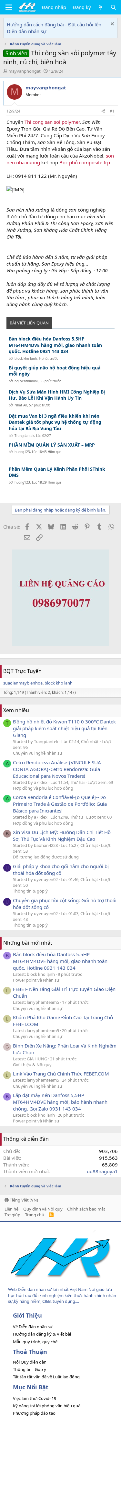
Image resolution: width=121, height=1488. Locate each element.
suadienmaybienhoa (23, 683)
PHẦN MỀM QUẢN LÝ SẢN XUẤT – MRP (52, 445)
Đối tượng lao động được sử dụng (46, 857)
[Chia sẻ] (103, 111)
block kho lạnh (26, 358)
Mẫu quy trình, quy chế (35, 1342)
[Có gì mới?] (100, 7)
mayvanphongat (24, 71)
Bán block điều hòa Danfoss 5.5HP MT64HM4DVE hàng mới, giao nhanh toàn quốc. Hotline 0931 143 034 (55, 345)
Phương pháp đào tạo (34, 1413)
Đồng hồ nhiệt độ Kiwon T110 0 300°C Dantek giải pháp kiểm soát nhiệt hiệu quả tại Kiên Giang (64, 728)
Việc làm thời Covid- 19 (34, 1398)
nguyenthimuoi (26, 381)
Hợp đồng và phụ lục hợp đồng (43, 788)
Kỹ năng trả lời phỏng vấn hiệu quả (46, 1406)
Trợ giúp (12, 1215)
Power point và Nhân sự (36, 980)
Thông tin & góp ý (30, 891)
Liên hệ (11, 1209)
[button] (8, 7)
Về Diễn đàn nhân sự (33, 1326)
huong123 (22, 451)
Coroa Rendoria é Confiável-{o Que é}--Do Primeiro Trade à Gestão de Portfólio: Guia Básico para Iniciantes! (60, 804)
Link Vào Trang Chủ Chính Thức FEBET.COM (61, 1073)
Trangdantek (24, 435)
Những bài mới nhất (27, 942)
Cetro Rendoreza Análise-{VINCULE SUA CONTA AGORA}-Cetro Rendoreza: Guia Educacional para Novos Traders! (57, 769)
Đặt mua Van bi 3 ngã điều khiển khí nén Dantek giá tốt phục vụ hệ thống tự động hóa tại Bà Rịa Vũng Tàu (55, 422)
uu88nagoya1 (102, 1171)
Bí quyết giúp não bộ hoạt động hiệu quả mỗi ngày (54, 371)
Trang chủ (34, 1215)
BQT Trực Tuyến (22, 671)
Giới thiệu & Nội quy (32, 1064)
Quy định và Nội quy (43, 1209)
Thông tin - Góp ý (29, 1369)
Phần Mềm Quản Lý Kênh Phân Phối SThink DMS (57, 472)
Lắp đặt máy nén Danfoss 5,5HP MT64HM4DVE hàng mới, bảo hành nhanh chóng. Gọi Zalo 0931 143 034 (60, 1102)
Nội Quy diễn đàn (29, 1362)
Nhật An (21, 405)
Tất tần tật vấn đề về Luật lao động (46, 1377)
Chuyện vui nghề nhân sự (37, 753)
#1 (112, 111)
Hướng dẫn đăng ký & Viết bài (42, 1334)
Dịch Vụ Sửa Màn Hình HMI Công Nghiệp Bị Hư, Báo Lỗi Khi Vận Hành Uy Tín (57, 395)
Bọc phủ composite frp (84, 162)
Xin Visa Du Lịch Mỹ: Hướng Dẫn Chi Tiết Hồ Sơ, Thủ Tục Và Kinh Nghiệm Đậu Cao (62, 835)
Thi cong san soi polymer (52, 122)
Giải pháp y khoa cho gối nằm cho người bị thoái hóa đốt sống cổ (61, 869)
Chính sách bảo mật (86, 1209)
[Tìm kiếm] (113, 7)
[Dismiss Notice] (111, 24)
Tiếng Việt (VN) (23, 1200)
